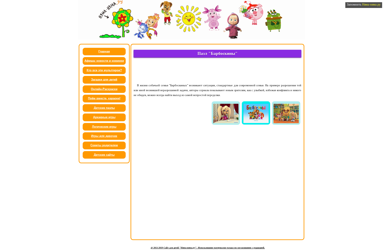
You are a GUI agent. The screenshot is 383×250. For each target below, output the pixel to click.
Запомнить (364, 4)
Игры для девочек (104, 136)
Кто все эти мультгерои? (104, 70)
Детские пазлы (104, 108)
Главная (104, 51)
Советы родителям (104, 145)
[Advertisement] (217, 70)
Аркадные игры (104, 117)
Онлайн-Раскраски (104, 89)
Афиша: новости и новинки (104, 60)
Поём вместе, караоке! (104, 98)
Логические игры (104, 126)
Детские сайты (104, 154)
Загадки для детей (104, 79)
